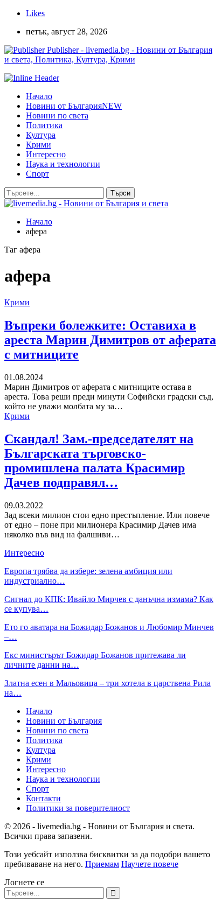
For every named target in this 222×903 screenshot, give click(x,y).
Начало (39, 96)
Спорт (37, 173)
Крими (38, 144)
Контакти (43, 798)
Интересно (46, 154)
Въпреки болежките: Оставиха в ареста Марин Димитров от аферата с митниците (110, 339)
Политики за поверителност (78, 808)
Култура (41, 134)
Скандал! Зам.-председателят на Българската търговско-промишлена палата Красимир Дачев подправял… (98, 460)
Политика (44, 125)
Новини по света (57, 115)
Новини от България (74, 105)
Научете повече (149, 864)
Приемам (102, 864)
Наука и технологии (63, 164)
